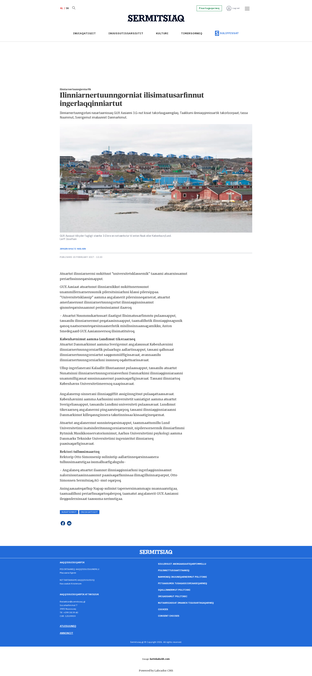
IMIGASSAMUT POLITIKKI (172, 596)
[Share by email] (69, 523)
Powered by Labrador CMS (156, 670)
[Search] (73, 8)
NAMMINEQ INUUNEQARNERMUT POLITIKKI (182, 577)
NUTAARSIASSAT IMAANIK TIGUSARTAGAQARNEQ (186, 602)
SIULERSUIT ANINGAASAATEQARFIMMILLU (182, 564)
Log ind (236, 8)
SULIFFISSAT (229, 33)
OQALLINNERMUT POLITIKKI (174, 590)
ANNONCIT (66, 633)
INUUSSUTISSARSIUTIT (126, 33)
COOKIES (163, 609)
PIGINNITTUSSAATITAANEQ (173, 570)
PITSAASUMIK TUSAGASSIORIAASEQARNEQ (182, 583)
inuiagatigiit (89, 512)
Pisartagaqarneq (209, 8)
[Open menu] (246, 8)
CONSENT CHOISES (168, 615)
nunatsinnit (69, 512)
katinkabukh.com (160, 659)
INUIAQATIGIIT (84, 33)
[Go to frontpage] (156, 18)
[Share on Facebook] (63, 523)
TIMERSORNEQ (191, 33)
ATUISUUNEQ (68, 626)
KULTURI (162, 33)
